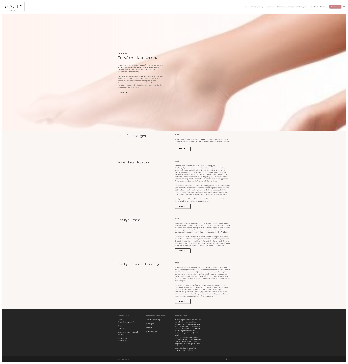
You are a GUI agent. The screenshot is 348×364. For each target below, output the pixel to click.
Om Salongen (301, 7)
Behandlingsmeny (256, 7)
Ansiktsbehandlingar (153, 320)
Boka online (335, 7)
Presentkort (313, 7)
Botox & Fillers (151, 332)
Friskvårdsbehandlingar (285, 7)
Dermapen (150, 324)
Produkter (270, 7)
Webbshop (324, 7)
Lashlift (149, 328)
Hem (246, 7)
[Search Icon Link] (344, 8)
